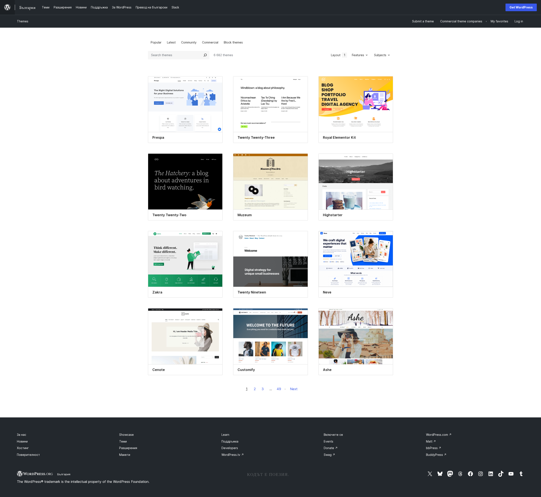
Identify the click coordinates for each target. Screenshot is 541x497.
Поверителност (28, 454)
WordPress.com (439, 434)
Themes (22, 21)
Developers (229, 448)
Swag (329, 454)
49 (279, 389)
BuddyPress (436, 454)
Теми (123, 441)
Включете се (333, 434)
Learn (225, 434)
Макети (124, 454)
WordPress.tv (232, 454)
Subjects (380, 55)
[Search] (205, 55)
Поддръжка (229, 441)
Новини (22, 441)
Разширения (128, 448)
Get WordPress (521, 7)
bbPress (433, 448)
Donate (331, 448)
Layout (338, 55)
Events (328, 441)
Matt (431, 441)
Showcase (126, 434)
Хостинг (23, 448)
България (63, 474)
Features (358, 55)
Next (294, 389)
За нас (21, 434)
